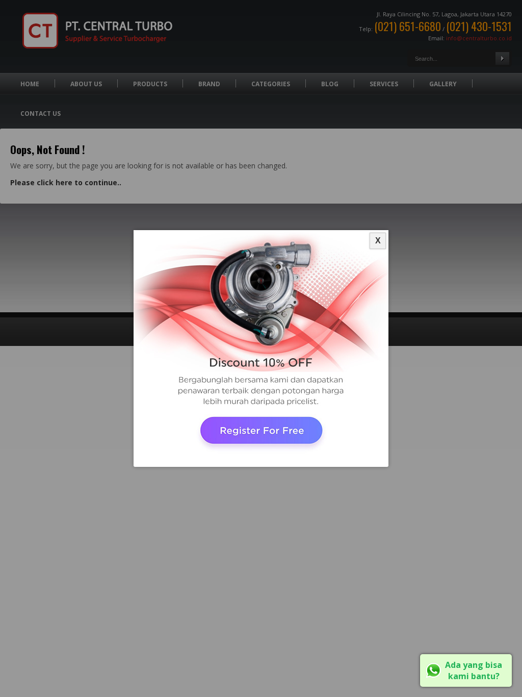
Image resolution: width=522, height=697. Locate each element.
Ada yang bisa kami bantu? (473, 670)
